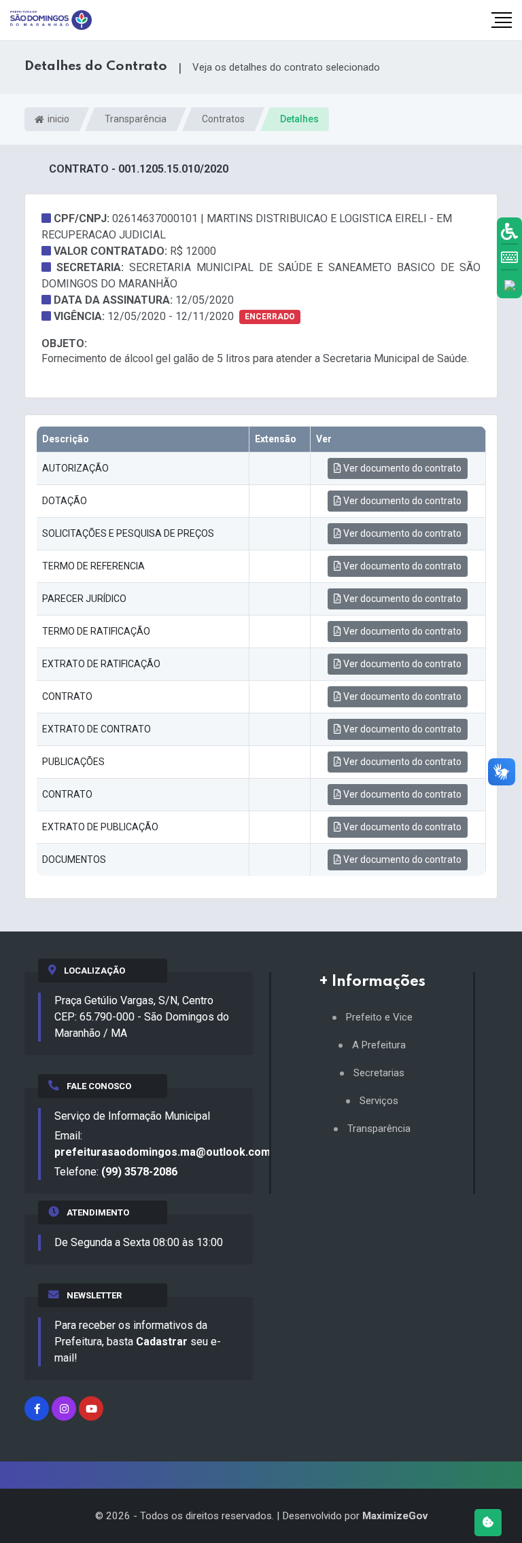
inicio (57, 118)
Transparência (136, 118)
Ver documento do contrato (401, 468)
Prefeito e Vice (379, 1017)
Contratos (223, 118)
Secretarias (378, 1073)
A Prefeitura (379, 1045)
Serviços (379, 1101)
